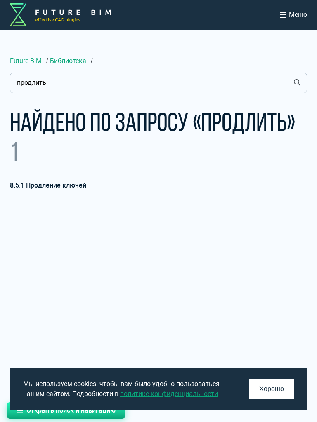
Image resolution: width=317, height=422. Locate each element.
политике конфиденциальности (169, 394)
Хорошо (271, 388)
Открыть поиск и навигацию (71, 410)
